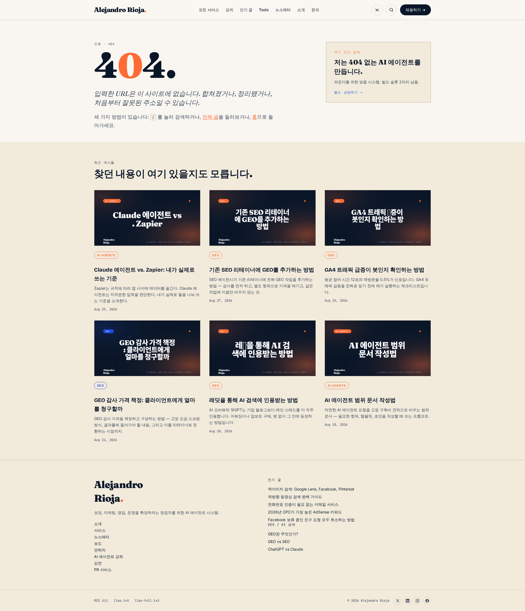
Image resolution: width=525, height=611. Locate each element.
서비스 (100, 530)
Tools (264, 9)
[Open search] (391, 9)
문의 (315, 9)
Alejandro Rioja (120, 10)
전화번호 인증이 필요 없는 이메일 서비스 (303, 504)
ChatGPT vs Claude (285, 549)
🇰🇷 (377, 10)
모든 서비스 (209, 9)
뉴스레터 (283, 9)
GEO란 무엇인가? (283, 533)
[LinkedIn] (407, 600)
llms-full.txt (147, 600)
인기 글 (246, 9)
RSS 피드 (101, 600)
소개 (301, 9)
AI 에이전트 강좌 (108, 556)
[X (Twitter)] (397, 600)
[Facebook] (427, 600)
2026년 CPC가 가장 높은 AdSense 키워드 (305, 512)
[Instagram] (417, 600)
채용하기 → (415, 9)
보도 (98, 543)
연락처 (100, 550)
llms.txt (121, 600)
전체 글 (210, 117)
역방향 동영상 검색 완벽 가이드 (295, 496)
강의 (229, 9)
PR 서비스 (103, 569)
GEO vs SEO (279, 541)
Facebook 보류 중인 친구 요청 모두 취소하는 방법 (311, 519)
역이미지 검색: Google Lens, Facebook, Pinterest (311, 489)
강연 (98, 563)
